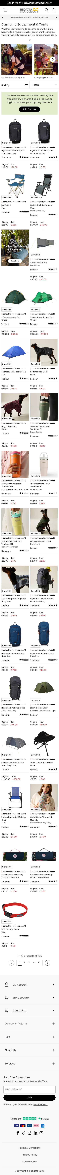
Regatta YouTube (41, 1133)
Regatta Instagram (29, 1133)
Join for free (29, 109)
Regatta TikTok (23, 1133)
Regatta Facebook (18, 1133)
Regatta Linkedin (35, 1133)
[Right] (53, 59)
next (56, 17)
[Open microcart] (53, 10)
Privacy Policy (29, 1154)
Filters (36, 85)
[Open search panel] (46, 10)
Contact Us (19, 1010)
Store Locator (21, 997)
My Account (19, 984)
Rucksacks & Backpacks (13, 77)
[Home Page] (29, 10)
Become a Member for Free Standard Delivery (29, 17)
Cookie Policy (29, 1161)
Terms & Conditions (29, 1147)
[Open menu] (5, 10)
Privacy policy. (41, 1104)
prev (3, 17)
